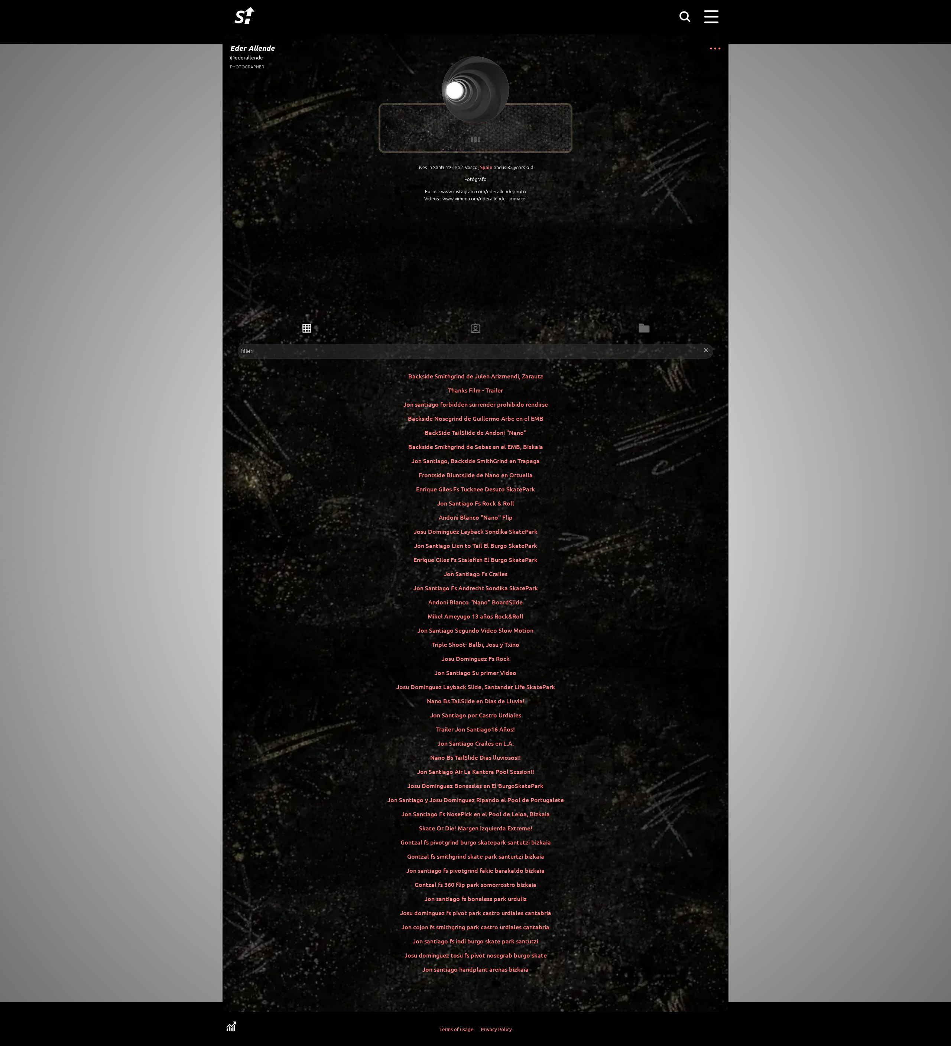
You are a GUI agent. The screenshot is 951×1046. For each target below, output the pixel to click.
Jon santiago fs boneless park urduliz (476, 898)
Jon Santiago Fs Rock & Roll (475, 503)
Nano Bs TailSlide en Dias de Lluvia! (476, 701)
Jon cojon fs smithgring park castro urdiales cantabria (475, 927)
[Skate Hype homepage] (244, 28)
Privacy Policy (496, 1029)
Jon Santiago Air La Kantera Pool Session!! (475, 771)
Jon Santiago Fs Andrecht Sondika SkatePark (475, 588)
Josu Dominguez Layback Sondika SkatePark (476, 531)
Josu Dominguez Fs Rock (476, 658)
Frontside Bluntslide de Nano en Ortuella (476, 475)
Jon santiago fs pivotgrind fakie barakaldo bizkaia (475, 870)
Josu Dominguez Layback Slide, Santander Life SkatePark (475, 686)
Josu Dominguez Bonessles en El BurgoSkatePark (475, 785)
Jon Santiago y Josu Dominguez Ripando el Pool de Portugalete (475, 799)
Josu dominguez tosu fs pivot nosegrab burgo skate (476, 955)
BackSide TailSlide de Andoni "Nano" (475, 432)
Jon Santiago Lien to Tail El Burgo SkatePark (475, 545)
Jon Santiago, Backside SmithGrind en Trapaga (476, 460)
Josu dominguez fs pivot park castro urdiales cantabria (475, 912)
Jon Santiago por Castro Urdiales (475, 715)
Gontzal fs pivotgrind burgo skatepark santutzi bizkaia (475, 842)
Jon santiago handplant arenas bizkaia (475, 969)
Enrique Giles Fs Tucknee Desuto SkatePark (475, 489)
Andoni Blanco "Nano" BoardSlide (475, 602)
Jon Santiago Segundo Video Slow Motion (475, 630)
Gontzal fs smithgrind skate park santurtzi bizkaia (475, 856)
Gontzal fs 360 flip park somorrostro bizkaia (475, 884)
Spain (486, 167)
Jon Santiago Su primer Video (475, 672)
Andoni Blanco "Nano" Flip (476, 517)
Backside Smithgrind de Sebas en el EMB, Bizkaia (475, 446)
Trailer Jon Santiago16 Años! (475, 729)
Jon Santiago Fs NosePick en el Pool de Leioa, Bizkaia (476, 814)
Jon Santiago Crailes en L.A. (476, 743)
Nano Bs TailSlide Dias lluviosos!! (475, 757)
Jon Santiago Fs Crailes (475, 573)
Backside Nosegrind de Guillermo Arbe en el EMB (475, 418)
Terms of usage (456, 1029)
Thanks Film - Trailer (475, 390)
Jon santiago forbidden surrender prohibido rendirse (475, 404)
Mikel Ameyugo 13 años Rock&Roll (475, 616)
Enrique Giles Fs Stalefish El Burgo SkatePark (475, 559)
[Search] (684, 16)
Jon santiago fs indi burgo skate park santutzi (475, 941)
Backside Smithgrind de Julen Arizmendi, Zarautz (475, 376)
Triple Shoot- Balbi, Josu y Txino (475, 644)
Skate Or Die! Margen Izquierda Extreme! (475, 828)
